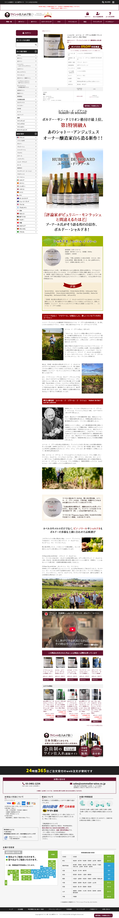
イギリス (21, 189)
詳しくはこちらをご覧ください (24, 806)
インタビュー (110, 22)
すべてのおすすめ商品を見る (95, 725)
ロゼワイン (20, 69)
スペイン (21, 183)
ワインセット (72, 22)
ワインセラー (21, 127)
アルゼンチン (23, 207)
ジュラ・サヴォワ (22, 162)
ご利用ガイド (93, 909)
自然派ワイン (21, 90)
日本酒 (19, 108)
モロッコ (21, 213)
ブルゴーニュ (21, 147)
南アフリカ (22, 217)
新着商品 (19, 96)
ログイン (91, 96)
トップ (11, 909)
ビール (19, 111)
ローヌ (19, 165)
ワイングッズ (97, 22)
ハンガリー (22, 186)
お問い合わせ (106, 909)
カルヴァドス (21, 102)
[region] (59, 21)
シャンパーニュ (21, 150)
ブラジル (21, 232)
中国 (20, 223)
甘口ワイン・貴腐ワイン (24, 78)
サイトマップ (81, 909)
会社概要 (20, 909)
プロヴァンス (21, 174)
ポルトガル (22, 229)
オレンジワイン (21, 72)
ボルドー (19, 143)
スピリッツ (20, 115)
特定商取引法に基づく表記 (36, 909)
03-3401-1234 (33, 783)
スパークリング (46, 22)
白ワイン (34, 22)
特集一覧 (9, 22)
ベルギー (21, 220)
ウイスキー (20, 105)
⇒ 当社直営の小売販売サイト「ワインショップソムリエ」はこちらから (79, 902)
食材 (18, 118)
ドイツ (21, 192)
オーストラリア (23, 198)
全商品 (43, 30)
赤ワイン (21, 22)
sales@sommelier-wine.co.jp (89, 783)
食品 (85, 22)
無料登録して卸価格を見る (102, 915)
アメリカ (21, 204)
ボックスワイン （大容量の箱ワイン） (23, 86)
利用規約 (69, 909)
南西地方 (19, 168)
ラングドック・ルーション (24, 171)
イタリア (21, 180)
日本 (20, 210)
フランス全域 (21, 140)
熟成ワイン (20, 93)
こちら (56, 8)
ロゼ (59, 22)
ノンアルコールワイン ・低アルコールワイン (23, 81)
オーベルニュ (21, 177)
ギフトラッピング (22, 130)
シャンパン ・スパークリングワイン (24, 65)
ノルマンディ (20, 159)
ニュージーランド (24, 201)
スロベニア (22, 226)
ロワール (19, 156)
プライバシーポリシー (55, 909)
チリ (20, 195)
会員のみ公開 (79, 96)
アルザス (19, 153)
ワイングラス (21, 124)
